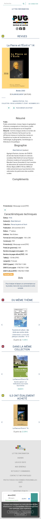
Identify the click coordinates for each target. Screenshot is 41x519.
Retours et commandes (20, 471)
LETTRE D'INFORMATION (20, 9)
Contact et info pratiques (20, 475)
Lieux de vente (20, 462)
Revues (22, 36)
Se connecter (33, 4)
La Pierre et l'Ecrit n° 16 (20, 428)
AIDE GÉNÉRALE (20, 467)
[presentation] (2, 324)
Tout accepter (27, 512)
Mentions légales (20, 491)
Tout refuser (20, 514)
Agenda (20, 458)
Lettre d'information (20, 453)
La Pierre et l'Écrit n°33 (20, 379)
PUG (26, 101)
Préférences (13, 512)
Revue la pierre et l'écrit (19, 103)
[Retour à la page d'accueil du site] (20, 20)
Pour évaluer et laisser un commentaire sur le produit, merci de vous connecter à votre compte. (20, 286)
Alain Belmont (18, 94)
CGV (20, 487)
